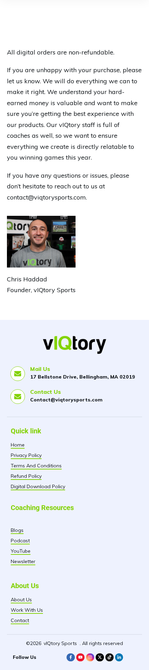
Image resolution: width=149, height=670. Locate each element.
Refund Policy (26, 476)
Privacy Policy (26, 455)
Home (18, 445)
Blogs (17, 530)
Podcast (20, 540)
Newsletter (23, 561)
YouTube (20, 551)
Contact (20, 620)
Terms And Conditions (36, 466)
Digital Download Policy (38, 486)
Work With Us (27, 610)
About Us (21, 599)
